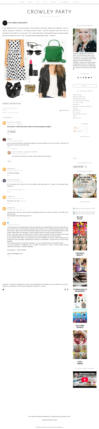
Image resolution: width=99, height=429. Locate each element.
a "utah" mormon (78, 102)
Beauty (53, 2)
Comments (78, 131)
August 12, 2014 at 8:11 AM (14, 181)
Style (45, 2)
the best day (77, 94)
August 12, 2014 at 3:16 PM (14, 209)
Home (22, 2)
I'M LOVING (10, 112)
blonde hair (77, 110)
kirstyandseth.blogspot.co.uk (16, 189)
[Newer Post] (65, 289)
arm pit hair (77, 118)
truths (75, 108)
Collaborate (64, 2)
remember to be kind (80, 114)
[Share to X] (60, 110)
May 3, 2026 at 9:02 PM (13, 224)
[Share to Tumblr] (67, 110)
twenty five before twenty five (82, 106)
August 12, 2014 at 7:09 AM (14, 140)
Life (38, 2)
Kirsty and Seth (13, 180)
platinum (76, 104)
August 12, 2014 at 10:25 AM (15, 198)
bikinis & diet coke (79, 96)
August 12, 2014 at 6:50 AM (14, 124)
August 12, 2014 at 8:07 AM (19, 153)
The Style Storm (14, 122)
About (30, 2)
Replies (15, 148)
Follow (75, 158)
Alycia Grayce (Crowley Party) (25, 152)
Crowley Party (49, 12)
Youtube (76, 2)
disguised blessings (79, 98)
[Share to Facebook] (62, 110)
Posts (77, 128)
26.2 (75, 116)
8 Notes (5, 110)
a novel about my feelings (81, 100)
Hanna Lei (11, 196)
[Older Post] (67, 289)
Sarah (9, 139)
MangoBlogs (59, 427)
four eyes (76, 112)
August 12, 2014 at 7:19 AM (14, 170)
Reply (8, 134)
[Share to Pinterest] (64, 110)
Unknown (11, 168)
